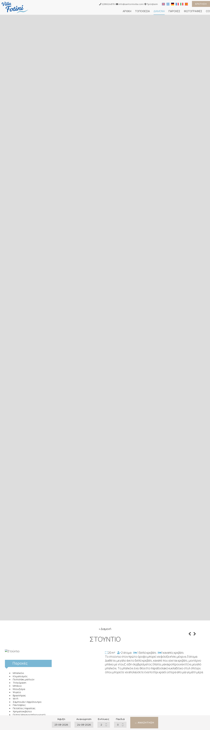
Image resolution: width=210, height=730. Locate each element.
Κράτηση (201, 3)
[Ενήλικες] (103, 725)
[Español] (186, 3)
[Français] (177, 3)
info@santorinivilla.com (130, 4)
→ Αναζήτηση (144, 722)
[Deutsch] (172, 3)
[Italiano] (181, 3)
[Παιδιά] (120, 725)
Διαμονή (159, 11)
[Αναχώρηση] (83, 725)
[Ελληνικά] (168, 3)
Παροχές (174, 11)
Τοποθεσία (142, 11)
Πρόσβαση (152, 4)
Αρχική (127, 11)
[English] (163, 3)
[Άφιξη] (61, 725)
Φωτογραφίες (193, 11)
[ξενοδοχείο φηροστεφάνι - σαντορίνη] (15, 7)
